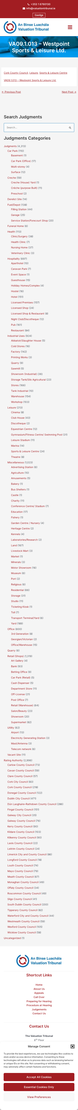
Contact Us (39, 1013)
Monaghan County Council (22, 882)
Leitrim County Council (20, 848)
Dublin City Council (18, 798)
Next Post (69, 92)
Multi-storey (18, 166)
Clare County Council (19, 776)
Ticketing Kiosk (20, 606)
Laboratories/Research (24, 539)
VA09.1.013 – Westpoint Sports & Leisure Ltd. (30, 80)
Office (11, 629)
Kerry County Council (19, 826)
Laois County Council (19, 843)
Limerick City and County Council (26, 854)
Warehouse (17, 396)
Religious (16, 584)
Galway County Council (21, 820)
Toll (13, 612)
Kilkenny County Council (21, 837)
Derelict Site (14, 199)
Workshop (16, 402)
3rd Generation (20, 633)
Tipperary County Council (22, 910)
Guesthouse (18, 280)
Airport (15, 732)
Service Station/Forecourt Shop (29, 220)
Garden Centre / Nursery (25, 523)
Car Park (12, 150)
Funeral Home (15, 226)
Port (13, 578)
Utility (10, 727)
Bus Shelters (18, 489)
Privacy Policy (46, 1105)
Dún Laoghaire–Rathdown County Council (31, 804)
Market (15, 556)
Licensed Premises (22, 302)
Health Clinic (18, 242)
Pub (13, 324)
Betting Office (19, 671)
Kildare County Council (20, 831)
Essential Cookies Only (39, 1087)
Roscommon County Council (24, 893)
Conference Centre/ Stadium (28, 506)
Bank (14, 666)
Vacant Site (14, 754)
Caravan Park (19, 268)
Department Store (21, 688)
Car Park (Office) (21, 161)
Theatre (15, 457)
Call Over (39, 997)
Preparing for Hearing (39, 1001)
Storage (15, 595)
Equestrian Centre (21, 429)
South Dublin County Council (24, 904)
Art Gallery (17, 660)
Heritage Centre (20, 528)
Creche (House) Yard (23, 182)
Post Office (17, 699)
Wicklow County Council (21, 932)
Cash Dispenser (20, 683)
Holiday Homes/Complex (25, 285)
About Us (39, 988)
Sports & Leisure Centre (53, 72)
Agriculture (17, 472)
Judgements (39, 1009)
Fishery (15, 517)
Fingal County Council (20, 809)
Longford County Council (22, 859)
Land (14, 545)
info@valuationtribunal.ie (40, 8)
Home (39, 984)
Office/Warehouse (21, 644)
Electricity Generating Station (28, 738)
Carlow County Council (20, 764)
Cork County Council (16, 72)
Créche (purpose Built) (24, 187)
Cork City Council (17, 781)
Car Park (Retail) (20, 677)
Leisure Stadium (20, 440)
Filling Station (19, 209)
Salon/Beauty (19, 710)
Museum (16, 573)
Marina (15, 445)
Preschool (17, 193)
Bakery (15, 483)
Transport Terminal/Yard (25, 618)
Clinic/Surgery (19, 236)
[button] (72, 1046)
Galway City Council (19, 815)
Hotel (14, 296)
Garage (15, 215)
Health (11, 231)
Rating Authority (13, 760)
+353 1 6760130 (40, 4)
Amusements (18, 478)
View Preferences (39, 1097)
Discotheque (18, 423)
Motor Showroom (21, 567)
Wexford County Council (21, 926)
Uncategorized (12, 938)
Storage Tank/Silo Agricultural (28, 379)
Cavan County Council (20, 770)
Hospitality (13, 258)
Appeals (39, 992)
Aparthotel (17, 263)
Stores (15, 385)
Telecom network (21, 749)
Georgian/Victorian (22, 639)
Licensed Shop (19, 307)
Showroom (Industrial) (24, 374)
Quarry (15, 362)
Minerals (16, 562)
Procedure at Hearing (39, 1005)
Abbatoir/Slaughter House (26, 340)
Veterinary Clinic (20, 253)
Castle (15, 495)
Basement (17, 155)
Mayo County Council (20, 871)
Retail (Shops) (15, 656)
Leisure (33, 72)
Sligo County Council (19, 899)
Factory (15, 351)
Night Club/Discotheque (25, 319)
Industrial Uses (16, 335)
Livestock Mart (19, 550)
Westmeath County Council (23, 921)
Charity (15, 500)
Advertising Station (22, 467)
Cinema (15, 412)
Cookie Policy (30, 1105)
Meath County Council (20, 876)
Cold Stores (18, 346)
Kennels (15, 534)
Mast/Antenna (19, 743)
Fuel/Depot (13, 204)
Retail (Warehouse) (22, 705)
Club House (17, 417)
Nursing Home (19, 247)
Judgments (10, 146)
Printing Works (19, 357)
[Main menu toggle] (70, 27)
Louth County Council (20, 865)
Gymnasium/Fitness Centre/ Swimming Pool (36, 434)
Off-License (18, 694)
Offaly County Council (20, 887)
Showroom (17, 716)
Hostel (15, 291)
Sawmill (15, 368)
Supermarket (18, 722)
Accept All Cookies (39, 1077)
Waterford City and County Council (27, 915)
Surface (15, 172)
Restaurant (17, 330)
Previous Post (11, 92)
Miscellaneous (15, 462)
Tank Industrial (19, 390)
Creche (11, 177)
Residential (17, 590)
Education (17, 511)
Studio (15, 601)
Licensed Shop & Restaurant (27, 313)
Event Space (18, 274)
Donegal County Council (21, 792)
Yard (13, 623)
